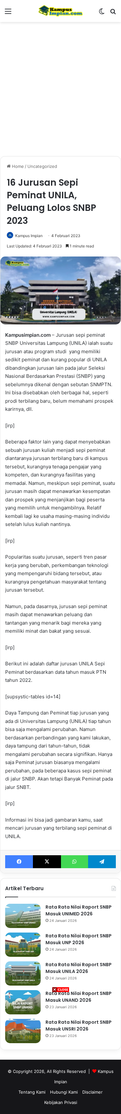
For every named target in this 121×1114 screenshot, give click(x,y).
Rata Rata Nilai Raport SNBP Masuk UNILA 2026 (78, 968)
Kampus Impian (29, 235)
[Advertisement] (60, 1053)
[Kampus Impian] (60, 11)
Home (17, 166)
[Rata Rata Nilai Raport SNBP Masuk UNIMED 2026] (23, 916)
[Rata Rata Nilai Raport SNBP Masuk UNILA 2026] (23, 973)
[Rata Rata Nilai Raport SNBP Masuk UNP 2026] (23, 945)
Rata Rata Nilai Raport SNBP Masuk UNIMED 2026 (78, 910)
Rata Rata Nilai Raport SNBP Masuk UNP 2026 (78, 939)
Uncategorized (42, 166)
